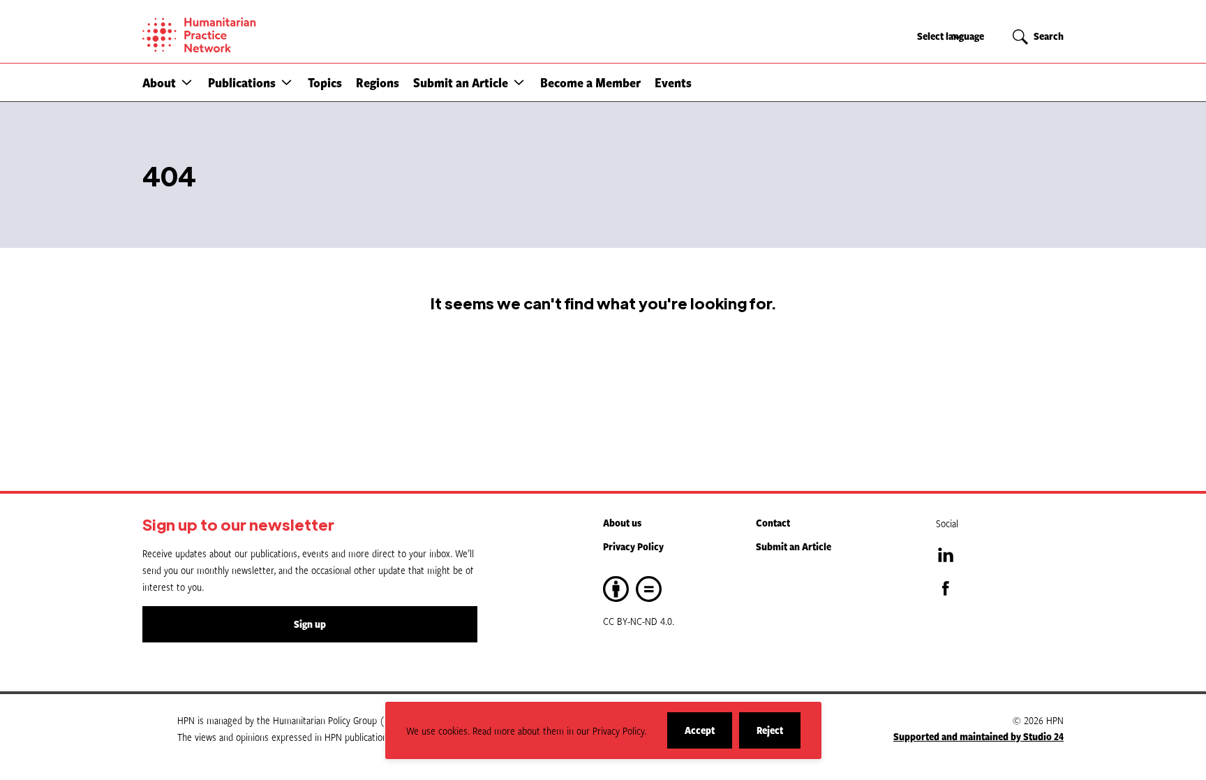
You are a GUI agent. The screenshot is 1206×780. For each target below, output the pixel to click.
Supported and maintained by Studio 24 (978, 736)
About (159, 82)
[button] (186, 82)
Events (673, 82)
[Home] (247, 34)
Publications (242, 82)
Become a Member (590, 82)
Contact (773, 522)
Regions (377, 82)
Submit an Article (460, 82)
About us (622, 522)
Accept (708, 736)
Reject (779, 736)
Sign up (310, 624)
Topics (325, 82)
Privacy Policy (633, 546)
